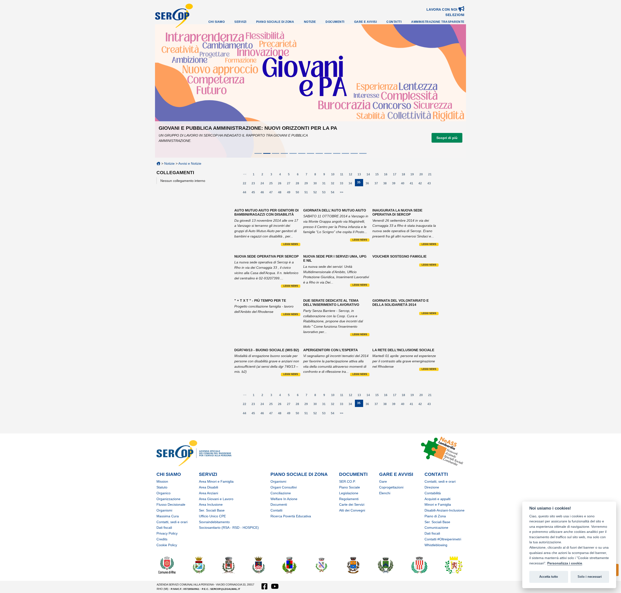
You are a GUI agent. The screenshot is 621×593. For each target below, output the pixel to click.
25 (272, 184)
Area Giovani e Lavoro (216, 499)
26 (281, 184)
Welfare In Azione (283, 499)
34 (352, 184)
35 (360, 183)
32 (334, 184)
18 (405, 175)
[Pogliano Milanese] (353, 565)
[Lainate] (258, 565)
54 (334, 193)
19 (413, 175)
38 (386, 184)
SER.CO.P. (347, 481)
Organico (163, 493)
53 (325, 193)
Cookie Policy (166, 545)
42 (421, 184)
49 (290, 193)
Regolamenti (349, 499)
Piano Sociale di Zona (275, 22)
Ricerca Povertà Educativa (290, 516)
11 (343, 175)
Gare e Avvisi (365, 22)
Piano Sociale (349, 487)
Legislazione (348, 493)
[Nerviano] (289, 565)
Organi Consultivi (283, 487)
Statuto (161, 487)
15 (378, 175)
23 (255, 184)
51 (307, 193)
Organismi (164, 510)
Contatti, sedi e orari (172, 522)
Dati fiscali (164, 527)
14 (370, 175)
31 (325, 184)
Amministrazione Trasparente (438, 22)
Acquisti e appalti (437, 499)
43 (430, 184)
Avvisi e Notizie (189, 163)
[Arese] (199, 565)
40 (404, 184)
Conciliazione (280, 493)
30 (316, 184)
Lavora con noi (442, 9)
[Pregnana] (385, 565)
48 (281, 193)
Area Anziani (208, 493)
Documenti (335, 22)
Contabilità (433, 493)
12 (352, 175)
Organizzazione (168, 499)
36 (369, 184)
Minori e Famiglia (438, 504)
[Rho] (167, 565)
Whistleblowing (436, 545)
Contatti (393, 22)
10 (334, 175)
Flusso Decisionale (170, 504)
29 (307, 184)
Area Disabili (208, 487)
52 (316, 193)
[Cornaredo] (228, 565)
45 (255, 193)
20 (422, 175)
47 (272, 193)
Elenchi (384, 493)
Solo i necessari (590, 576)
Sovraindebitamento (214, 522)
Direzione (432, 487)
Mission (162, 481)
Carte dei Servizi (351, 504)
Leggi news (290, 244)
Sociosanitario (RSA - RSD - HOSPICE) (229, 527)
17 (396, 175)
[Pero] (321, 565)
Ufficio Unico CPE (212, 516)
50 (299, 193)
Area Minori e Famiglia (216, 481)
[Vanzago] (454, 565)
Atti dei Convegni (352, 510)
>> (341, 192)
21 (431, 175)
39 (395, 184)
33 (343, 184)
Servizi (240, 22)
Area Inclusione (211, 504)
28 (299, 184)
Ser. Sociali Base (212, 510)
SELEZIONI (455, 15)
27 (290, 184)
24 (264, 184)
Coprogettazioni (391, 487)
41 (413, 184)
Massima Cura (167, 516)
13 (361, 175)
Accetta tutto (548, 576)
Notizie (310, 22)
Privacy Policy (167, 533)
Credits (161, 539)
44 (246, 193)
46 (264, 193)
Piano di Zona (435, 516)
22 (246, 184)
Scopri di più (447, 138)
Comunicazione (436, 527)
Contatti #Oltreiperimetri (443, 539)
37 (378, 184)
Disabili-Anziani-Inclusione (445, 510)
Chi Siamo (216, 22)
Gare (383, 481)
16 (387, 175)
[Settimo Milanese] (419, 565)
